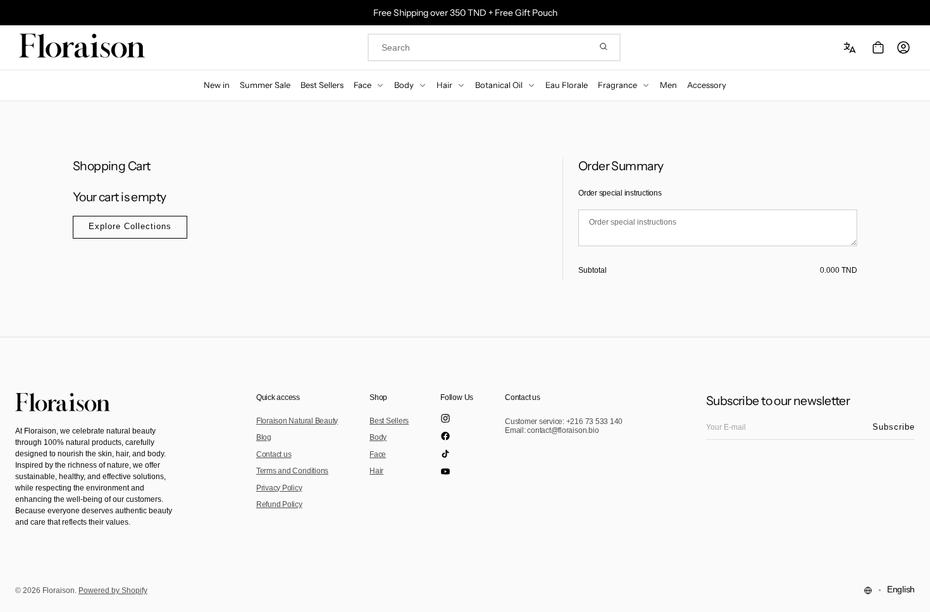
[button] (851, 47)
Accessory (706, 85)
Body (404, 85)
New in (217, 85)
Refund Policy (279, 504)
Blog (263, 437)
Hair (444, 85)
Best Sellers (322, 85)
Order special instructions (620, 193)
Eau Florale (566, 85)
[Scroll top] (911, 593)
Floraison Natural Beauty (297, 420)
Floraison (58, 590)
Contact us (274, 454)
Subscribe (893, 427)
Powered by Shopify (112, 590)
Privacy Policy (279, 488)
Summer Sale (265, 85)
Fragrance (617, 85)
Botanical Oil (499, 85)
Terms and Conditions (292, 470)
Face (362, 85)
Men (668, 85)
